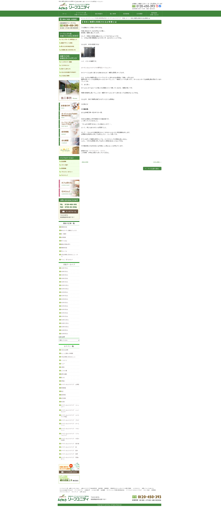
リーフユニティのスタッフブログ (134, 490)
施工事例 (100, 488)
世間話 (63, 381)
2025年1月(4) (64, 316)
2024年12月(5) (64, 319)
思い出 (63, 377)
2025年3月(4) (64, 309)
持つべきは (64, 240)
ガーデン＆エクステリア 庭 (69, 447)
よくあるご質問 (95, 490)
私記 (62, 391)
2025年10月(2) (64, 288)
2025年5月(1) (64, 302)
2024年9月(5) (64, 330)
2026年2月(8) (64, 278)
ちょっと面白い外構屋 (67, 353)
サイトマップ (75, 491)
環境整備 (63, 388)
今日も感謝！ (156, 162)
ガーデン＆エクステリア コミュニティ (70, 406)
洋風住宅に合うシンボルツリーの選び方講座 (120, 488)
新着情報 (106, 488)
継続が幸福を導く (66, 244)
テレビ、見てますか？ (67, 259)
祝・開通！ (64, 234)
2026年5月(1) (64, 271)
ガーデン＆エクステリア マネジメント (70, 429)
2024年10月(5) (64, 326)
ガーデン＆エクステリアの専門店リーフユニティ (96, 67)
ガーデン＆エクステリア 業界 (69, 454)
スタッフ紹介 (146, 490)
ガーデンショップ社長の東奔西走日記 (96, 18)
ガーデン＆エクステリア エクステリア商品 (70, 416)
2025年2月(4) (64, 313)
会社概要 (103, 490)
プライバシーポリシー (65, 491)
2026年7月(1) (64, 268)
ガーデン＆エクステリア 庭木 (69, 450)
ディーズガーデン (79, 490)
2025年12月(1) (64, 285)
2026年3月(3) (64, 275)
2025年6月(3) (64, 299)
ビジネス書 (64, 370)
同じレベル (64, 251)
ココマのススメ (136, 488)
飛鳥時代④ (64, 227)
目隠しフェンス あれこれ (148, 488)
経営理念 (63, 394)
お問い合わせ (83, 491)
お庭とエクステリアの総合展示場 (89, 488)
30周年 (63, 367)
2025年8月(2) (64, 292)
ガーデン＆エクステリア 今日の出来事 (70, 439)
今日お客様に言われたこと (68, 357)
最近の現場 (85, 162)
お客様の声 (87, 490)
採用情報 (154, 490)
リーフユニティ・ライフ (97, 150)
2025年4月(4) (64, 306)
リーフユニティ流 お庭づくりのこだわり (69, 488)
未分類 (63, 401)
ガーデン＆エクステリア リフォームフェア (70, 434)
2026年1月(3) (64, 282)
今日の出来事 (64, 350)
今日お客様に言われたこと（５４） (69, 255)
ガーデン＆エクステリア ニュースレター (70, 411)
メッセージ (64, 360)
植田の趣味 (64, 374)
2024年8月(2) (64, 333)
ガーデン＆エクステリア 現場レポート (118, 18)
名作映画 (63, 237)
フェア (63, 363)
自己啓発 (63, 398)
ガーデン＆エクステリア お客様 (70, 384)
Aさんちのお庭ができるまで (66, 490)
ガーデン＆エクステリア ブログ (70, 420)
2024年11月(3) (64, 323)
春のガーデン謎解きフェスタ (69, 230)
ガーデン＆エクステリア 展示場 (70, 443)
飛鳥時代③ (64, 247)
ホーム (83, 18)
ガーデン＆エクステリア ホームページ (70, 424)
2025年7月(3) (64, 295)
